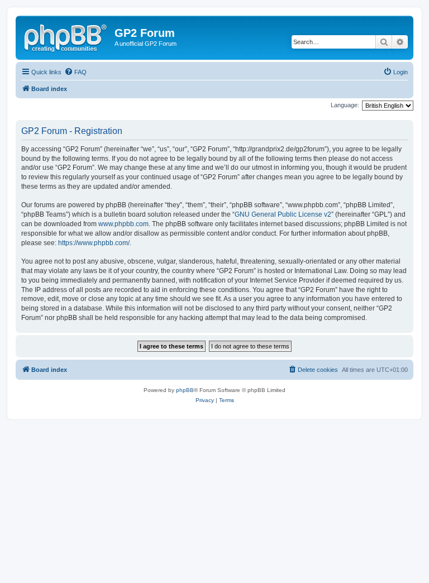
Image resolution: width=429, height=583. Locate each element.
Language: (345, 105)
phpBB (185, 390)
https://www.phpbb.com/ (94, 243)
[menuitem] (75, 72)
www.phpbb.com (123, 224)
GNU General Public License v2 (283, 214)
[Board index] (66, 36)
